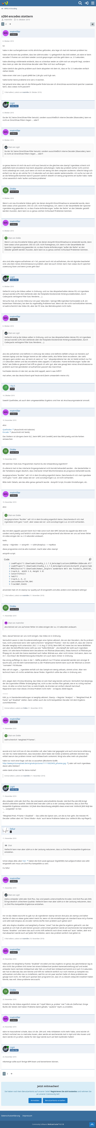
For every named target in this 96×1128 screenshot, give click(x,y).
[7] (7, 579)
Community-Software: (48, 1124)
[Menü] (92, 3)
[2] (7, 566)
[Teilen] (92, 24)
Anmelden (35, 1100)
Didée (25, 708)
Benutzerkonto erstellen (55, 1100)
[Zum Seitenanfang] (92, 1124)
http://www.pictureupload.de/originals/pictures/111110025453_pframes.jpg (34, 763)
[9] (7, 584)
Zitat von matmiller (16, 623)
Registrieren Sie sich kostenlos (64, 1091)
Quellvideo (7, 429)
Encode (6, 432)
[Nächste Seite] (10, 24)
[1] (7, 563)
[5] (7, 574)
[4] (7, 571)
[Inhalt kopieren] (90, 559)
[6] (7, 576)
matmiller (8, 19)
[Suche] (80, 3)
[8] (7, 581)
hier (24, 861)
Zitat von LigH (14, 147)
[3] (7, 568)
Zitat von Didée (14, 238)
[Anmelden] (86, 3)
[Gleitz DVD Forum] (5, 3)
